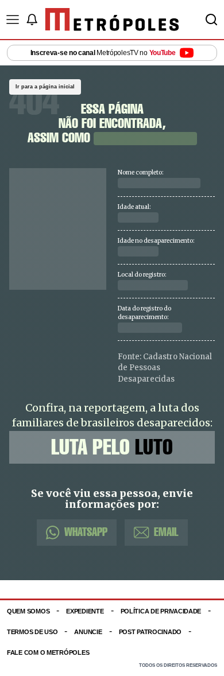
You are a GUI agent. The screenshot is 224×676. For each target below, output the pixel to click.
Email (166, 532)
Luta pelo (112, 447)
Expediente (84, 611)
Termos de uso (32, 631)
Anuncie (88, 631)
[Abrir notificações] (31, 19)
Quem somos (28, 611)
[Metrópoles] (112, 19)
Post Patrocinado (150, 631)
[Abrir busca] (211, 19)
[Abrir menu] (12, 19)
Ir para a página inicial (45, 87)
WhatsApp (85, 532)
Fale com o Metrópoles (48, 652)
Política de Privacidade (161, 611)
